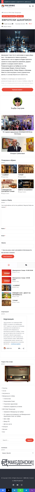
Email (3, 235)
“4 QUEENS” (5, 175)
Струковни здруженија (10, 404)
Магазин (4, 429)
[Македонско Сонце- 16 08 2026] (6, 273)
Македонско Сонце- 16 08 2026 (22, 270)
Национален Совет (9, 401)
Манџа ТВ (6, 421)
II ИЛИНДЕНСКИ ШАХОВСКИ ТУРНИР (8, 190)
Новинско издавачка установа (13, 406)
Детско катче (8, 424)
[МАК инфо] (8, 6)
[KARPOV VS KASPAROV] (26, 184)
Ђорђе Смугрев (8, 23)
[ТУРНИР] (26, 169)
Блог (3, 432)
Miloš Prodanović (18, 480)
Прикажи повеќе (17, 89)
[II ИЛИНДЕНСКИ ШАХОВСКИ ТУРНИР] (9, 184)
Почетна (5, 12)
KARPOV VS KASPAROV (25, 190)
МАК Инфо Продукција (15, 12)
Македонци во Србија (8, 396)
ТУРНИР (20, 175)
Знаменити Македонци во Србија (14, 411)
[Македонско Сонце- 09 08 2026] (6, 280)
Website (3, 243)
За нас (4, 390)
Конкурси (5, 426)
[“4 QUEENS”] (9, 169)
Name (3, 228)
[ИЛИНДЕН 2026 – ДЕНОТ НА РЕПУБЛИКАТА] (6, 295)
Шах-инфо (20, 16)
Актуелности (6, 393)
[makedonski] (17, 462)
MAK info (26, 478)
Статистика (7, 398)
